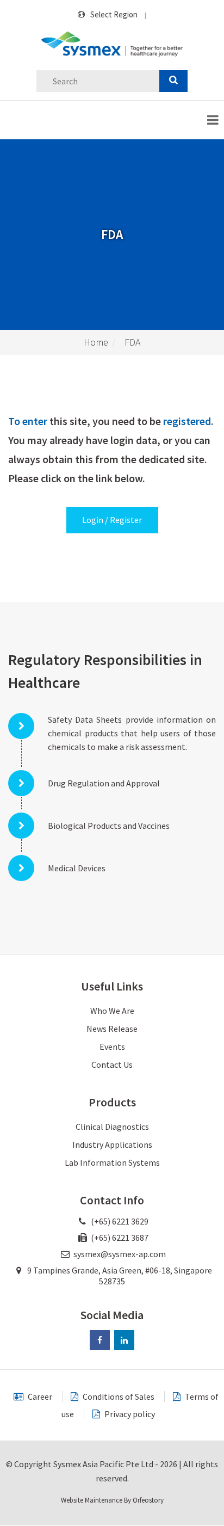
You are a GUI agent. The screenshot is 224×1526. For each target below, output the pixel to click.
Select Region (114, 14)
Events (112, 1046)
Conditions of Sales (117, 1396)
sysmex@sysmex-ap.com (119, 1253)
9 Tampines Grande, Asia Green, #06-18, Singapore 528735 (119, 1276)
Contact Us (112, 1064)
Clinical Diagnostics (112, 1126)
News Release (112, 1028)
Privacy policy (129, 1413)
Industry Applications (112, 1144)
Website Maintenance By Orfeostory (112, 1500)
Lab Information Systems (112, 1162)
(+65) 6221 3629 (118, 1221)
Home (96, 342)
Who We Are (112, 1010)
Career (39, 1396)
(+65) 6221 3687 (118, 1237)
